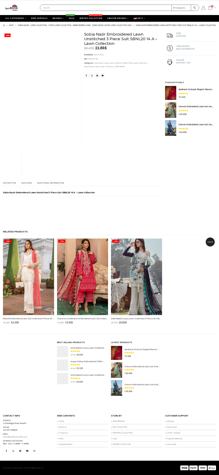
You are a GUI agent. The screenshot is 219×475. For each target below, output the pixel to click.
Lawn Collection (106, 66)
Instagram (34, 451)
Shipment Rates (65, 444)
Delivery (170, 421)
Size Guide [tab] (26, 183)
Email (102, 75)
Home (61, 421)
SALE (71, 17)
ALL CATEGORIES (14, 18)
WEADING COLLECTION (122, 433)
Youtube (27, 451)
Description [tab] (9, 183)
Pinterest (97, 75)
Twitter (91, 75)
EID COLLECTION (120, 427)
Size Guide (171, 444)
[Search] (195, 8)
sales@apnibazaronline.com (15, 437)
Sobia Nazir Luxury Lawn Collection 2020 (110, 63)
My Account (172, 427)
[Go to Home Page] (4, 25)
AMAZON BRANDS (116, 18)
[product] (170, 93)
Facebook (86, 75)
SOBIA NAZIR (119, 66)
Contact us (63, 433)
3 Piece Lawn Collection (137, 63)
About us (63, 427)
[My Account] (203, 8)
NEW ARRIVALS (39, 18)
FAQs (61, 438)
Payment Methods (174, 438)
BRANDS (57, 18)
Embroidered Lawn (92, 66)
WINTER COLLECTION (91, 17)
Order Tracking (173, 433)
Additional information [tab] (50, 183)
